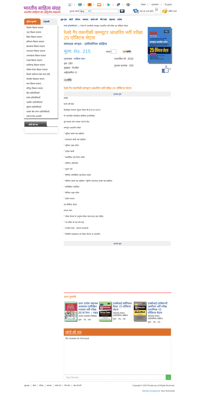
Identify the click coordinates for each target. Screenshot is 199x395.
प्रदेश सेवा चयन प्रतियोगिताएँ (37, 111)
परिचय (77, 19)
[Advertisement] (117, 268)
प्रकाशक (154, 4)
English (168, 4)
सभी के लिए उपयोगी (33, 116)
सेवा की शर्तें (77, 385)
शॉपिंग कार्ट (172, 11)
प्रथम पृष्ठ (117, 94)
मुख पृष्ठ (64, 19)
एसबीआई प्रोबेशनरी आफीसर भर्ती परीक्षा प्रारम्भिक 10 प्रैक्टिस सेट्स (157, 307)
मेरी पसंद (103, 19)
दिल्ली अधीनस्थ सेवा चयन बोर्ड (38, 74)
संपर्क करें (94, 19)
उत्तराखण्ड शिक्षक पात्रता (36, 55)
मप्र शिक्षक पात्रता (33, 83)
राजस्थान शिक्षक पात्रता (35, 50)
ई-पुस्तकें (47, 21)
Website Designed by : (151, 391)
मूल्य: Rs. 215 (77, 51)
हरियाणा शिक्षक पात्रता (35, 41)
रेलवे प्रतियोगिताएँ (33, 97)
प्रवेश (119, 19)
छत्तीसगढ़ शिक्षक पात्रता (35, 64)
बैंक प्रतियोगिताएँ (32, 92)
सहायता (112, 19)
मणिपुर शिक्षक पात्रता (34, 88)
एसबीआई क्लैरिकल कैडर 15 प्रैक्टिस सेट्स (122, 306)
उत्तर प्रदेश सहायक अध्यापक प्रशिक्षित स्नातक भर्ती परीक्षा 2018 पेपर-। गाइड (88, 307)
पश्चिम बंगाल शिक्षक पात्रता (37, 69)
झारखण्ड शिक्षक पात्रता (35, 46)
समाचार (85, 19)
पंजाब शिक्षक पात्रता (34, 60)
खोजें (71, 19)
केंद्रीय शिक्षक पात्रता (34, 27)
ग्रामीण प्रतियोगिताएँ (34, 102)
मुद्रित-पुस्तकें (31, 21)
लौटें (69, 79)
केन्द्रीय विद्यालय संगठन (35, 78)
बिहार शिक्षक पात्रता (34, 36)
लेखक (143, 4)
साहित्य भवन (79, 58)
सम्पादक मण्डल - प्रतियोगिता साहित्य (85, 44)
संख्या (108, 51)
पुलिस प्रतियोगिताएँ (33, 106)
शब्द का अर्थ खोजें (146, 11)
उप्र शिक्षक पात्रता (33, 32)
